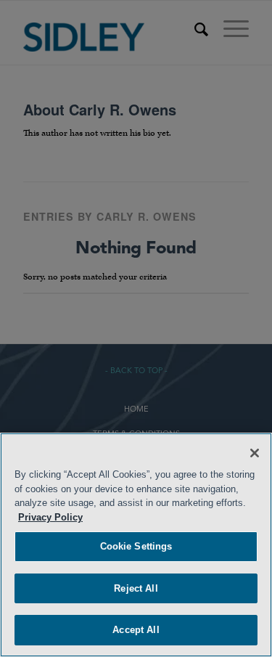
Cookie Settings (136, 546)
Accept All (135, 629)
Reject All (135, 588)
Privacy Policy (50, 517)
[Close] (255, 453)
